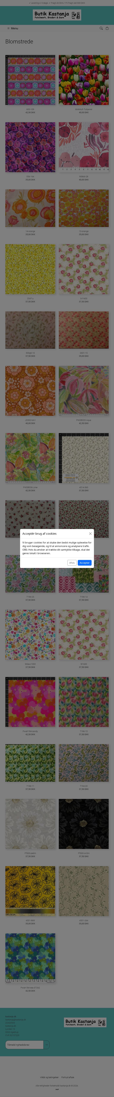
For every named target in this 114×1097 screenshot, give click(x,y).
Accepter (85, 562)
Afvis (72, 562)
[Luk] (90, 533)
